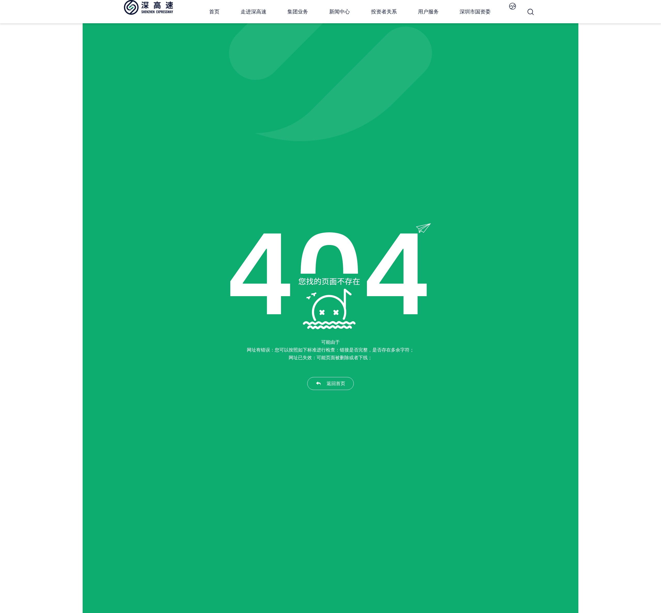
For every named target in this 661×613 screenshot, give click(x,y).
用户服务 (428, 11)
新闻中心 (339, 11)
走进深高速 (253, 11)
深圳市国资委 (475, 11)
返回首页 (336, 383)
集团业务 (297, 11)
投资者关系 (384, 11)
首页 (214, 11)
